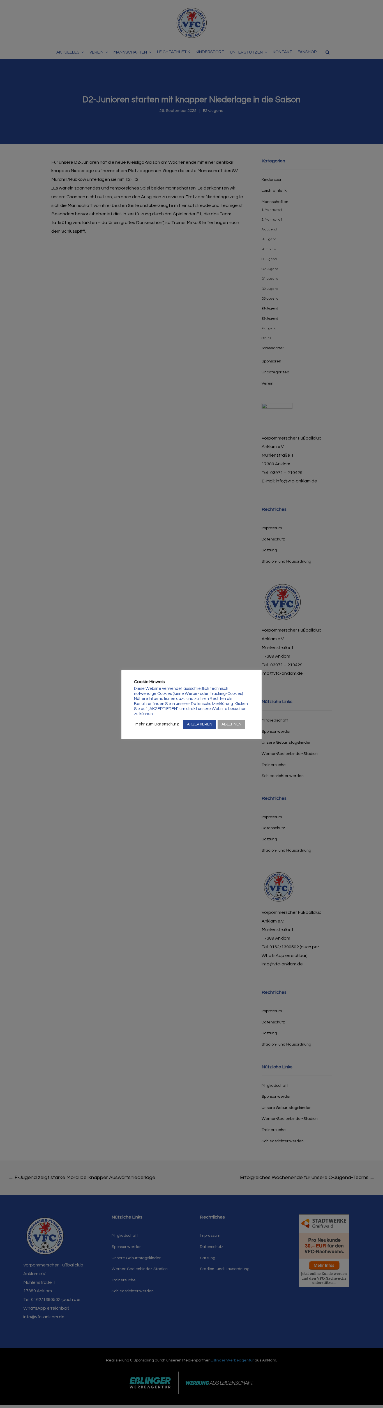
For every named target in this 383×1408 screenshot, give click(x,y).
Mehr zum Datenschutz (157, 724)
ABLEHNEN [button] (231, 724)
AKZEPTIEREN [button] (199, 724)
